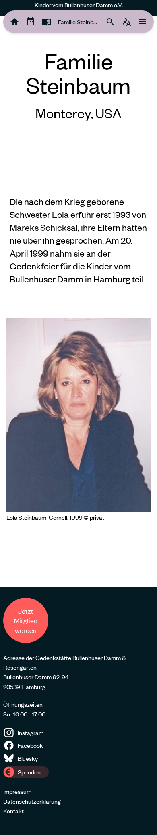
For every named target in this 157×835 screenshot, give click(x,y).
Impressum (17, 791)
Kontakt (13, 811)
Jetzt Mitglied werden (25, 620)
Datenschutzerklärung (32, 801)
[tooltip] (14, 22)
